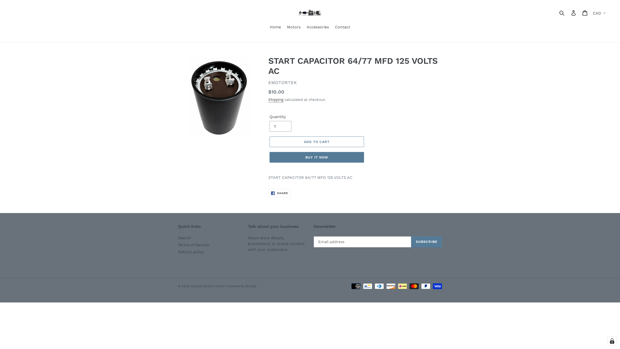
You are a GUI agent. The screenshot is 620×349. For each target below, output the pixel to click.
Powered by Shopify (241, 286)
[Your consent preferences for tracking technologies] (612, 341)
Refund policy (191, 252)
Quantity (278, 116)
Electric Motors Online (208, 286)
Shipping (275, 99)
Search (184, 238)
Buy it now (316, 157)
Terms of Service (193, 245)
